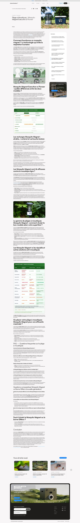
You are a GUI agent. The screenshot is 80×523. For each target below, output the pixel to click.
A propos (43, 3)
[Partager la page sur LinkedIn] (33, 8)
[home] (16, 3)
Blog (47, 3)
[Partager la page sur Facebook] (37, 8)
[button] (38, 3)
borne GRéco (30, 34)
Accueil (13, 8)
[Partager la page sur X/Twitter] (35, 8)
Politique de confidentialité (61, 521)
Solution (33, 3)
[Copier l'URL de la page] (31, 8)
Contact (55, 513)
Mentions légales (67, 521)
